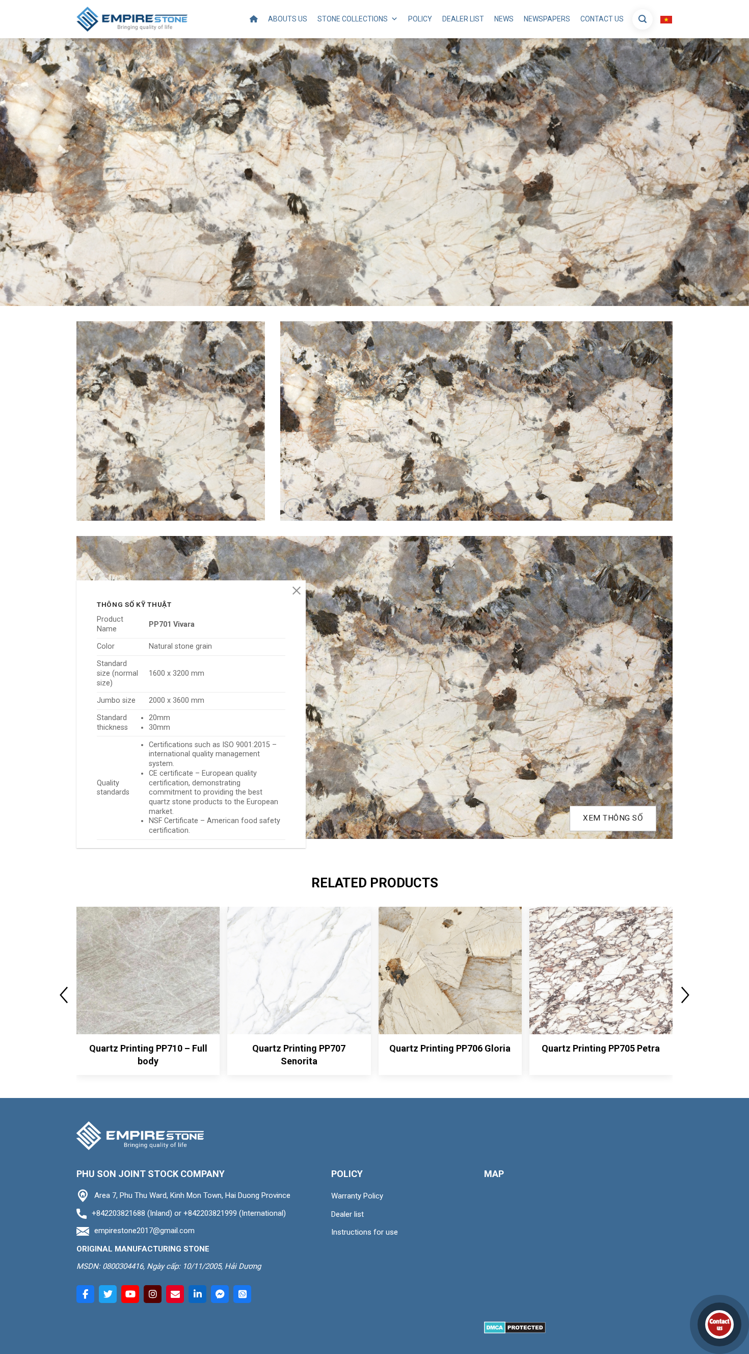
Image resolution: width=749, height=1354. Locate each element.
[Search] (642, 19)
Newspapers (547, 19)
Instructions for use (364, 1232)
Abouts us (287, 19)
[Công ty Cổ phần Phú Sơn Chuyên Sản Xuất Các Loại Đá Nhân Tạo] (132, 19)
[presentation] (63, 995)
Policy (420, 19)
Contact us (602, 19)
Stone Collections (352, 19)
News (504, 19)
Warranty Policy (357, 1195)
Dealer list (463, 19)
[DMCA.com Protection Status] (515, 1327)
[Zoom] (294, 508)
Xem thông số (613, 818)
